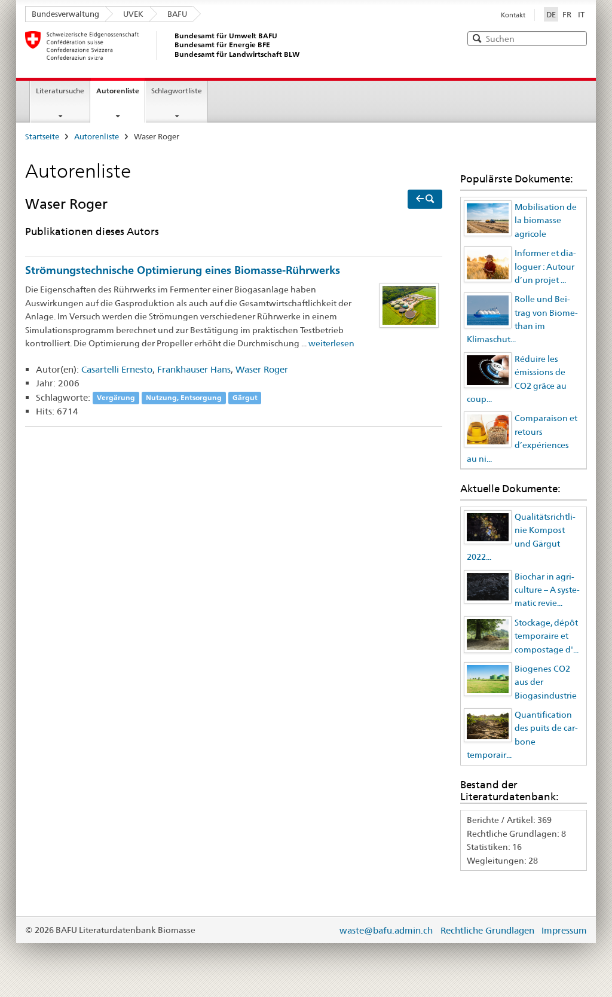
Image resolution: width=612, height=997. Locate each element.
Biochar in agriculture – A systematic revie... (547, 590)
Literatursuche (60, 90)
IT (581, 14)
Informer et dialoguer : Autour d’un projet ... (545, 266)
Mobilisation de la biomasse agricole (546, 220)
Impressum (564, 930)
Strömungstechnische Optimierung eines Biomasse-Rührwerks (182, 269)
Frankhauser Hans (194, 369)
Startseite (42, 136)
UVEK (133, 14)
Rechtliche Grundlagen (487, 930)
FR (566, 14)
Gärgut (245, 398)
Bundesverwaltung (65, 14)
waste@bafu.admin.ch (386, 930)
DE (552, 14)
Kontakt (513, 15)
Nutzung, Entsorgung (184, 398)
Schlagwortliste (176, 90)
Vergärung (116, 398)
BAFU (177, 14)
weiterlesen (331, 343)
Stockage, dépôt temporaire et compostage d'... (547, 636)
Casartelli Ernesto (116, 369)
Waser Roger (261, 369)
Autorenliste (117, 90)
